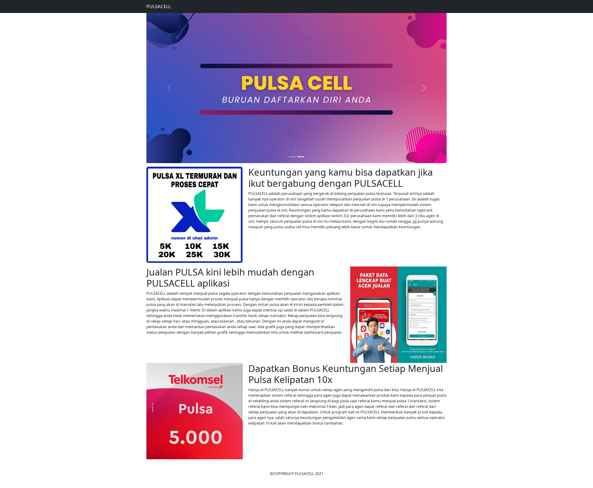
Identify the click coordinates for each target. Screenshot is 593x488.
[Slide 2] (300, 156)
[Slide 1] (292, 156)
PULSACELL (158, 6)
